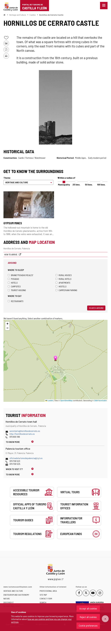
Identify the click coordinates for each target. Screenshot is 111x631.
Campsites (16, 286)
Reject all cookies (88, 617)
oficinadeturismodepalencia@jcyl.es (26, 458)
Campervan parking (68, 290)
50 (89, 184)
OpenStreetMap (66, 400)
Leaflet (50, 400)
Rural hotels (65, 278)
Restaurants (17, 301)
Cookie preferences (88, 625)
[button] (7, 324)
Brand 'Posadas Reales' (22, 275)
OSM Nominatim (100, 400)
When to (14, 469)
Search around (96, 308)
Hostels (62, 286)
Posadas (15, 278)
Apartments (64, 282)
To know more (13, 442)
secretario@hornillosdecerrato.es (25, 431)
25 (76, 184)
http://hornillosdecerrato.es (22, 433)
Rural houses (65, 275)
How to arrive (11, 254)
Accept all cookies (88, 608)
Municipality (64, 184)
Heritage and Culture (17, 15)
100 (101, 184)
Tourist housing (18, 290)
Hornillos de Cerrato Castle (51, 15)
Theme (6, 177)
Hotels (14, 282)
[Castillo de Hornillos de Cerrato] (55, 107)
